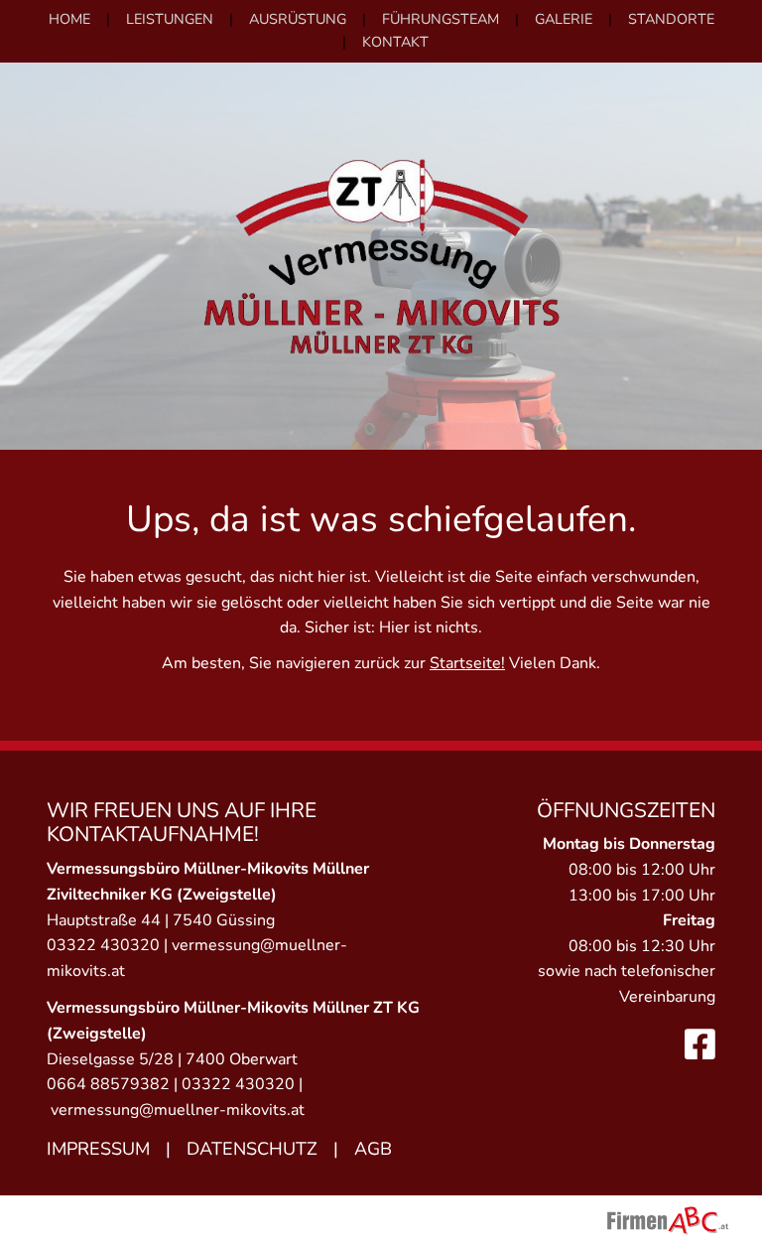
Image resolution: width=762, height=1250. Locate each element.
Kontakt (395, 42)
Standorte (671, 19)
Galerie (563, 19)
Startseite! (467, 663)
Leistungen (169, 19)
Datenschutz (252, 1149)
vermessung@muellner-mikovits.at (178, 1110)
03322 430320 (103, 945)
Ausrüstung (297, 19)
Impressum (98, 1149)
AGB (373, 1149)
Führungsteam (440, 19)
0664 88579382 (108, 1084)
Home (69, 19)
